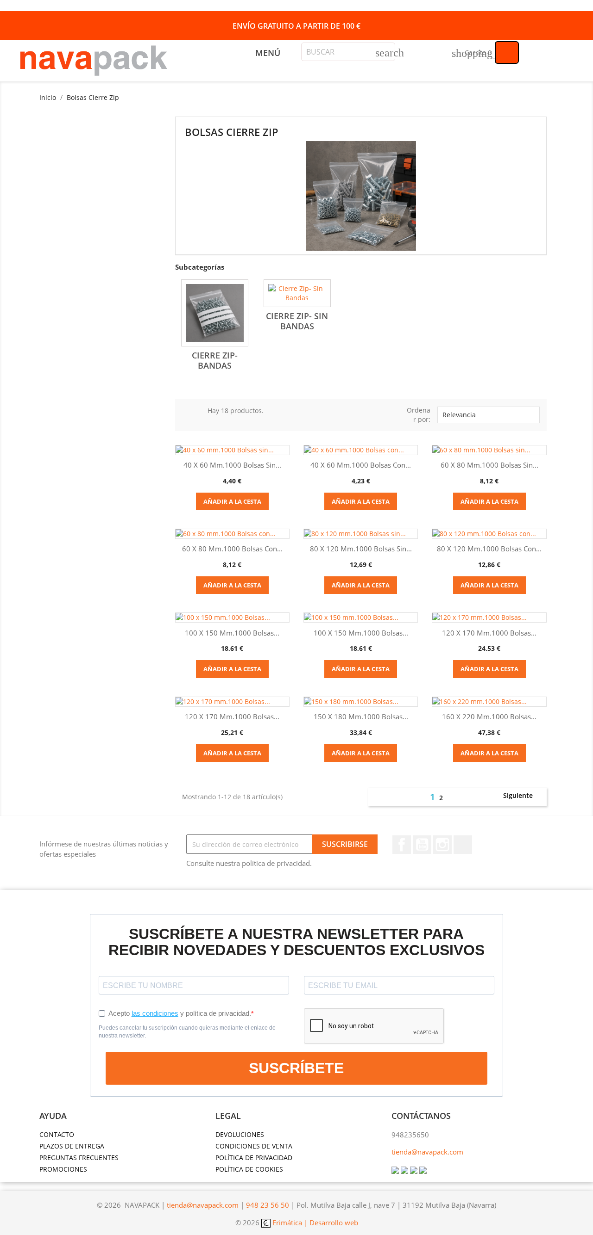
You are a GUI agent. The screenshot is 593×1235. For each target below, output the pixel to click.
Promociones (63, 1169)
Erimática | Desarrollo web (314, 1222)
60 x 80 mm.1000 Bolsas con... (232, 548)
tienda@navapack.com (427, 1151)
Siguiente (523, 796)
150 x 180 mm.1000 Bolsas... (361, 716)
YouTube (422, 844)
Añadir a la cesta (232, 501)
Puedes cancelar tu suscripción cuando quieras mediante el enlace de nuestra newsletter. (187, 1032)
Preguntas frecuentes (79, 1157)
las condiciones (155, 1013)
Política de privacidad (253, 1157)
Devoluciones (239, 1134)
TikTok (463, 844)
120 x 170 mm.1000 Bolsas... (489, 632)
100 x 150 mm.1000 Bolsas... (232, 632)
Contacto (56, 1134)
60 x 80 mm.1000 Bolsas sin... (489, 464)
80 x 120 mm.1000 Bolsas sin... (361, 548)
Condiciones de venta (253, 1146)
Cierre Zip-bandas (215, 360)
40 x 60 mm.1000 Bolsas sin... (232, 464)
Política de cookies (249, 1169)
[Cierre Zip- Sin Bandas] (297, 293)
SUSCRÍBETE (296, 1068)
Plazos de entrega (71, 1146)
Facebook (401, 844)
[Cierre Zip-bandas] (214, 312)
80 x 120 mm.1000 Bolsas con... (489, 548)
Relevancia (487, 415)
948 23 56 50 (267, 1205)
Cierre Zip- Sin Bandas (297, 321)
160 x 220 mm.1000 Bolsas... (489, 716)
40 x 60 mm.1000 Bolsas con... (360, 464)
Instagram (442, 844)
